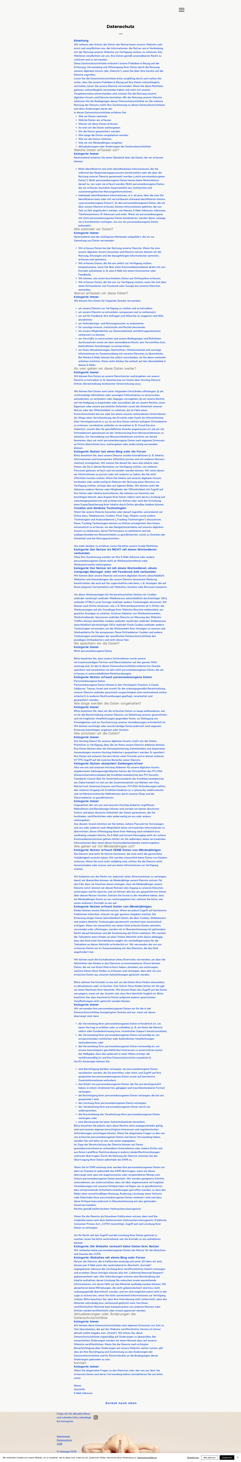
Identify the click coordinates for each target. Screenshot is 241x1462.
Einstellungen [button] (193, 1457)
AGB (59, 1444)
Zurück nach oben (121, 1403)
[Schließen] (237, 1457)
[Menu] (181, 9)
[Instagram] (95, 1417)
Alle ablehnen (210, 1457)
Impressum (63, 1436)
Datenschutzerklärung (147, 1457)
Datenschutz (64, 1440)
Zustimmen (227, 1457)
